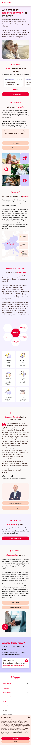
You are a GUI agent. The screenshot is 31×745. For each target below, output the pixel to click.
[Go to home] (6, 3)
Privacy (5, 710)
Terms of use (6, 706)
